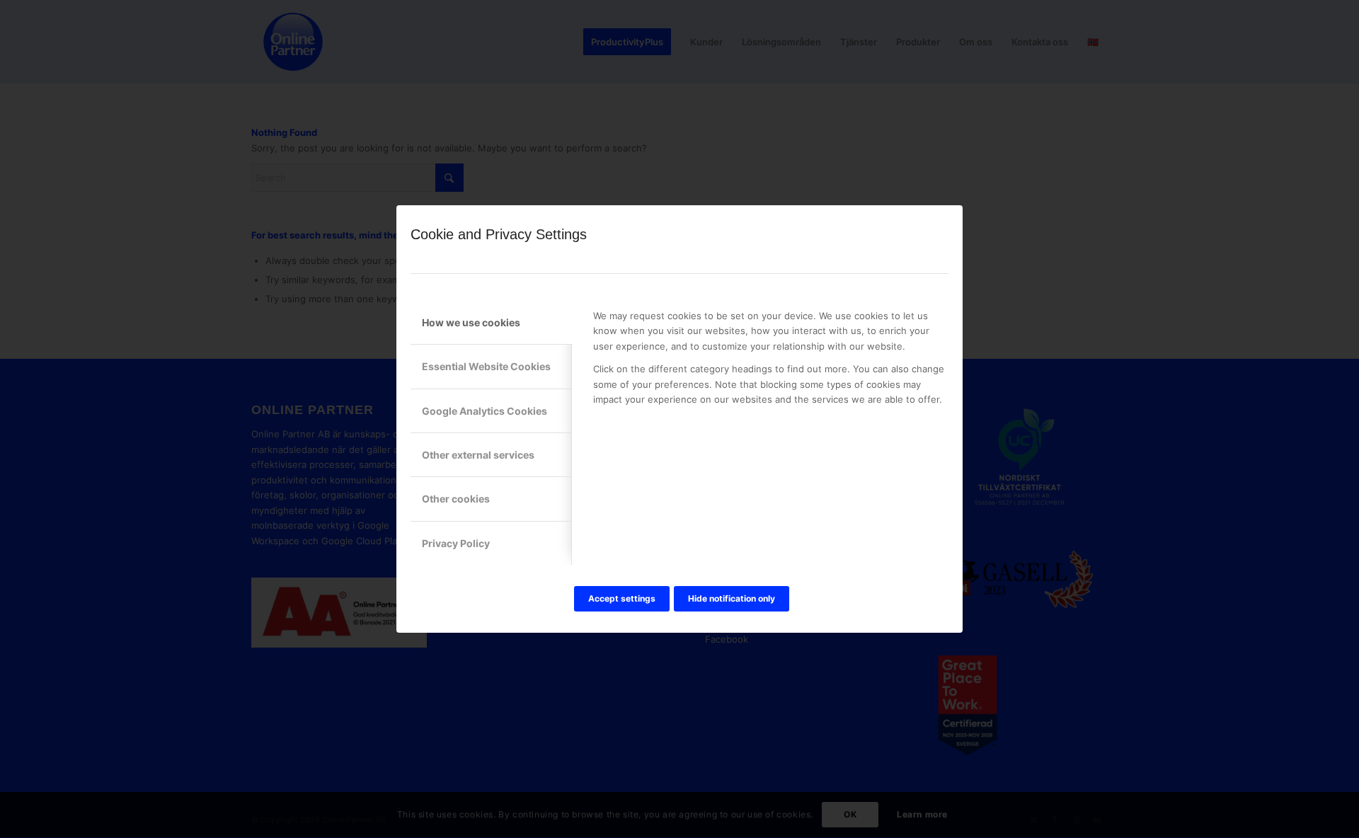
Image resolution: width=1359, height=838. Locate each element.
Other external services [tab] (478, 455)
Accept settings (621, 598)
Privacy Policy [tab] (456, 543)
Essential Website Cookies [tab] (486, 366)
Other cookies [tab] (456, 499)
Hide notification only (731, 598)
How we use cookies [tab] (471, 322)
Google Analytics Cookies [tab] (484, 411)
